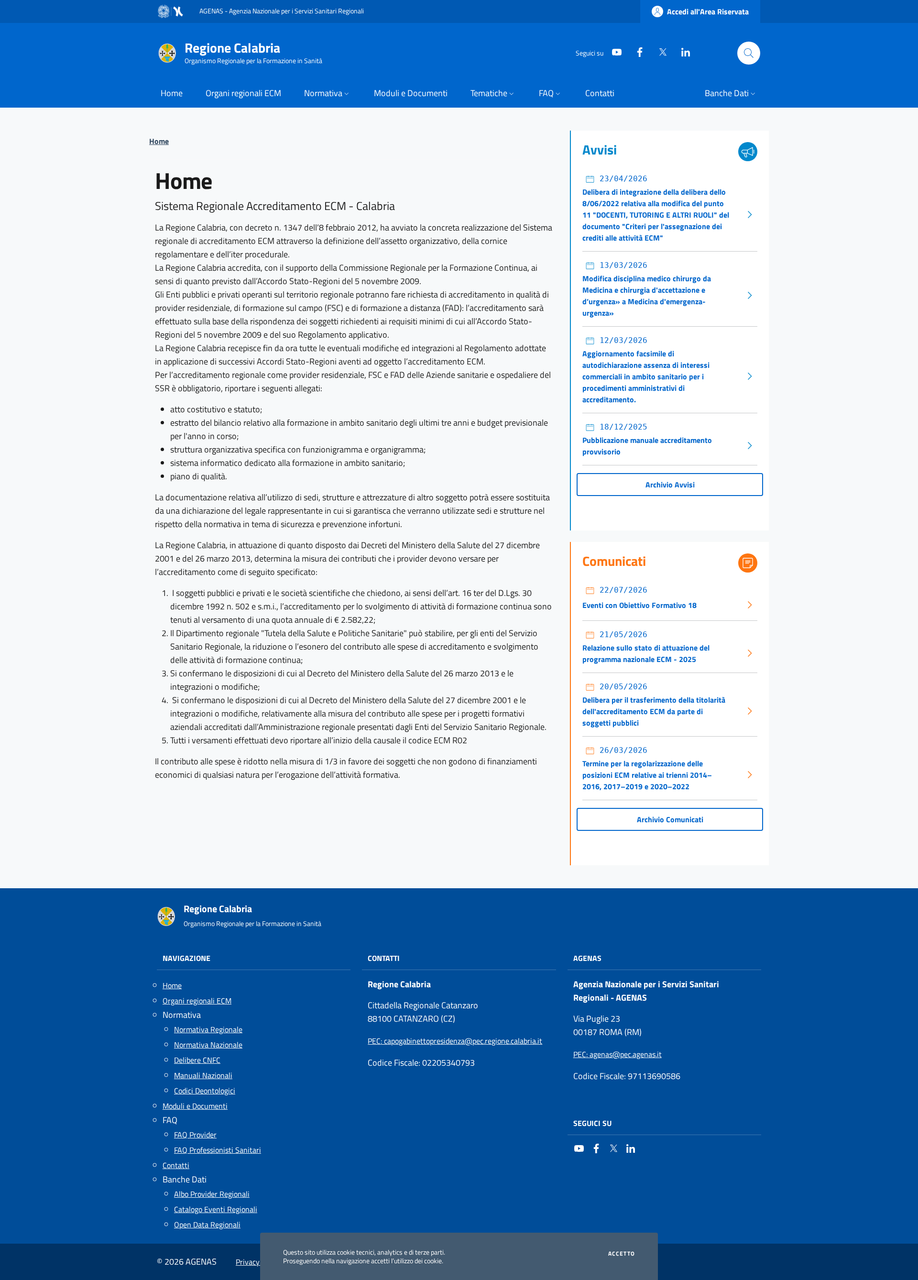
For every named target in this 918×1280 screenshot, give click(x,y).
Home (159, 141)
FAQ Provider (195, 1134)
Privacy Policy (258, 1262)
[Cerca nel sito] (748, 53)
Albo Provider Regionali (212, 1194)
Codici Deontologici (204, 1090)
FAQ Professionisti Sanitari (217, 1150)
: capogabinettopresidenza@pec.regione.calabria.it (455, 1041)
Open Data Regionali (207, 1224)
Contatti (176, 1165)
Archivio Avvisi (670, 484)
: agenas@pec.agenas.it (617, 1054)
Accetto (621, 1254)
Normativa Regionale (208, 1029)
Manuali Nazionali (203, 1075)
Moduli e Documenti (195, 1106)
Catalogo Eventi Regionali (215, 1209)
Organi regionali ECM (197, 1000)
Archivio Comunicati (670, 819)
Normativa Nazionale (208, 1044)
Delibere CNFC (197, 1060)
